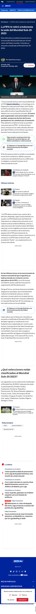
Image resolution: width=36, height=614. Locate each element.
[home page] (2, 1)
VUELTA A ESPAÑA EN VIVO (26, 10)
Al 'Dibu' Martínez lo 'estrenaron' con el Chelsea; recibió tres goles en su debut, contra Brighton (22, 205)
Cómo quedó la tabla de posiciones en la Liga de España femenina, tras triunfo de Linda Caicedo (19, 473)
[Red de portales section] (33, 581)
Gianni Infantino (17, 425)
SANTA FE (13, 10)
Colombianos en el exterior (21, 170)
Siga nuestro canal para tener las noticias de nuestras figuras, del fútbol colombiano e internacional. (19, 139)
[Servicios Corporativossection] (33, 586)
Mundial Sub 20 (8, 429)
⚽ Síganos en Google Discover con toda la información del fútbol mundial (20, 147)
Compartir (31, 65)
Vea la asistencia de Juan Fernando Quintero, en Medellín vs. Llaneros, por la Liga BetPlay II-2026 (19, 516)
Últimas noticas (10, 1)
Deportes (14, 595)
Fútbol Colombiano (17, 501)
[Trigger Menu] (2, 5)
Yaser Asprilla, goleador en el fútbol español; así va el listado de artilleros (19, 495)
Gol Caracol (20, 1)
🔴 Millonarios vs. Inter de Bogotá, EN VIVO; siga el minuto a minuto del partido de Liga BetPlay (19, 505)
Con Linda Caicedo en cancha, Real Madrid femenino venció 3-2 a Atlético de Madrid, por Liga (19, 484)
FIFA (5, 425)
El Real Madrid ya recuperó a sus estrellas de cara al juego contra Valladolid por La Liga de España (23, 411)
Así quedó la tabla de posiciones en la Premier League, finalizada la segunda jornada (23, 193)
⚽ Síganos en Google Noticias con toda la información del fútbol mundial (19, 310)
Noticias (24, 595)
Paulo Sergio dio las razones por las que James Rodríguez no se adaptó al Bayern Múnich (24, 174)
